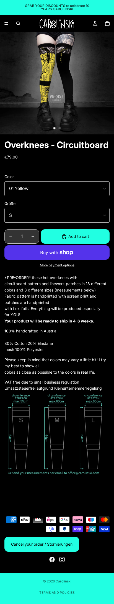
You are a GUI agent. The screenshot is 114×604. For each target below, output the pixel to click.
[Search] (18, 23)
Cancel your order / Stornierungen (41, 544)
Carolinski (63, 581)
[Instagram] (62, 559)
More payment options (57, 265)
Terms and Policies (57, 592)
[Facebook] (52, 559)
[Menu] (6, 23)
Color (9, 176)
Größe (9, 203)
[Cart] (107, 23)
